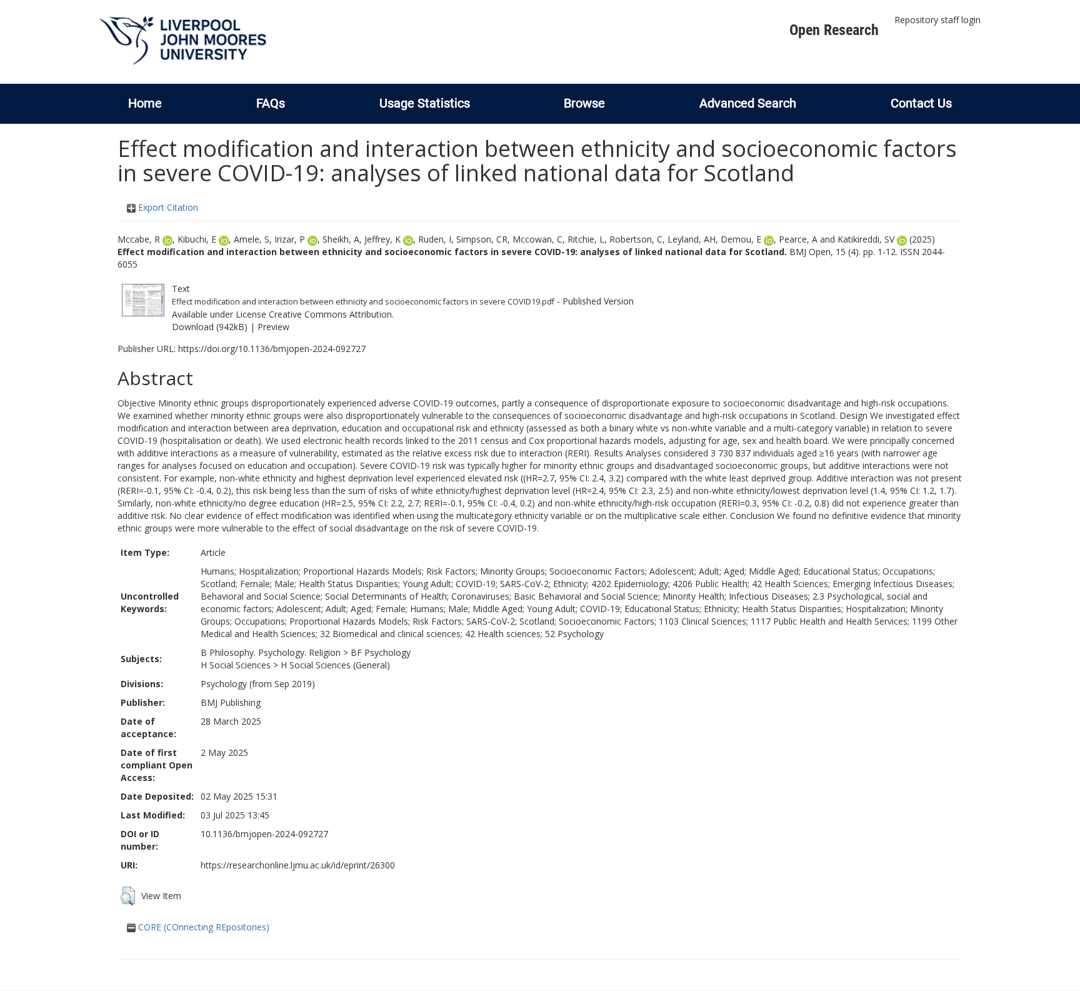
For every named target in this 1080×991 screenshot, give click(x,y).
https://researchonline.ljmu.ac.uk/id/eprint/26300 (298, 865)
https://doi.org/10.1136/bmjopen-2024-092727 (272, 349)
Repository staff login (937, 20)
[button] (128, 896)
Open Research (834, 30)
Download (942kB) (210, 327)
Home (145, 103)
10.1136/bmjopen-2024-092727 (264, 834)
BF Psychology (381, 652)
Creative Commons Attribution (330, 314)
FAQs (270, 103)
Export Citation (167, 207)
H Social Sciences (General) (335, 665)
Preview (273, 327)
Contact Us (921, 103)
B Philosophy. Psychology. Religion (271, 652)
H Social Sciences (236, 665)
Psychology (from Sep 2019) (258, 684)
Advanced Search (747, 103)
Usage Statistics (424, 103)
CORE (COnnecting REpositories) (202, 927)
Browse (584, 103)
